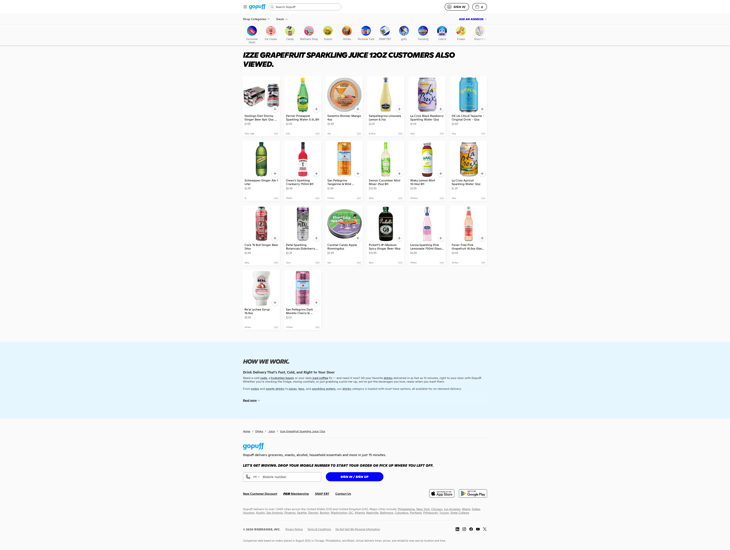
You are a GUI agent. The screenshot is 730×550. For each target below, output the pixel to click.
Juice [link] (271, 431)
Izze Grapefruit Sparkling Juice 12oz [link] (302, 431)
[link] (257, 7)
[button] (479, 7)
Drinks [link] (259, 431)
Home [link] (246, 431)
